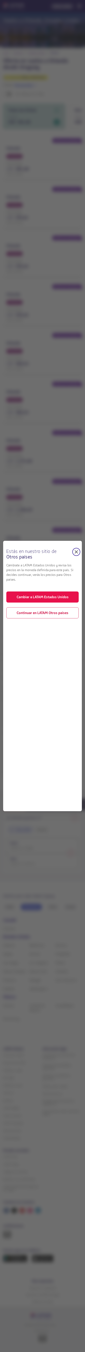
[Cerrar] (76, 552)
